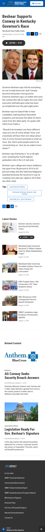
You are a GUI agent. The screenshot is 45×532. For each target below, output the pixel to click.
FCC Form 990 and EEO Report (16, 508)
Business (7, 370)
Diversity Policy (10, 503)
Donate (37, 3)
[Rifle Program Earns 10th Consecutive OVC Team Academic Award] (9, 285)
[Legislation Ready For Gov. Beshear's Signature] (21, 411)
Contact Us (9, 518)
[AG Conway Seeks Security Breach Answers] (21, 356)
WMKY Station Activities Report (16, 488)
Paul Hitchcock (9, 383)
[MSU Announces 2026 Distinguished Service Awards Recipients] (9, 301)
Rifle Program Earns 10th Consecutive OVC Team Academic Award (28, 284)
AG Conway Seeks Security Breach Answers (22, 376)
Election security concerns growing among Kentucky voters (29, 226)
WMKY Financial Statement (14, 478)
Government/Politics (17, 187)
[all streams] (42, 529)
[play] (3, 529)
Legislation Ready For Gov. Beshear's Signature (22, 431)
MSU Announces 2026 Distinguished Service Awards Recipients (27, 299)
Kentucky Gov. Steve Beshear (21, 199)
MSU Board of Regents (13, 498)
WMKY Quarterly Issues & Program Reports (20, 493)
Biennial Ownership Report (14, 513)
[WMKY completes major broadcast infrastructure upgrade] (9, 316)
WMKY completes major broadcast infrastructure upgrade (28, 314)
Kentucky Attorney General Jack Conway (24, 193)
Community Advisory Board (15, 483)
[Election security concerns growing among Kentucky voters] (9, 228)
